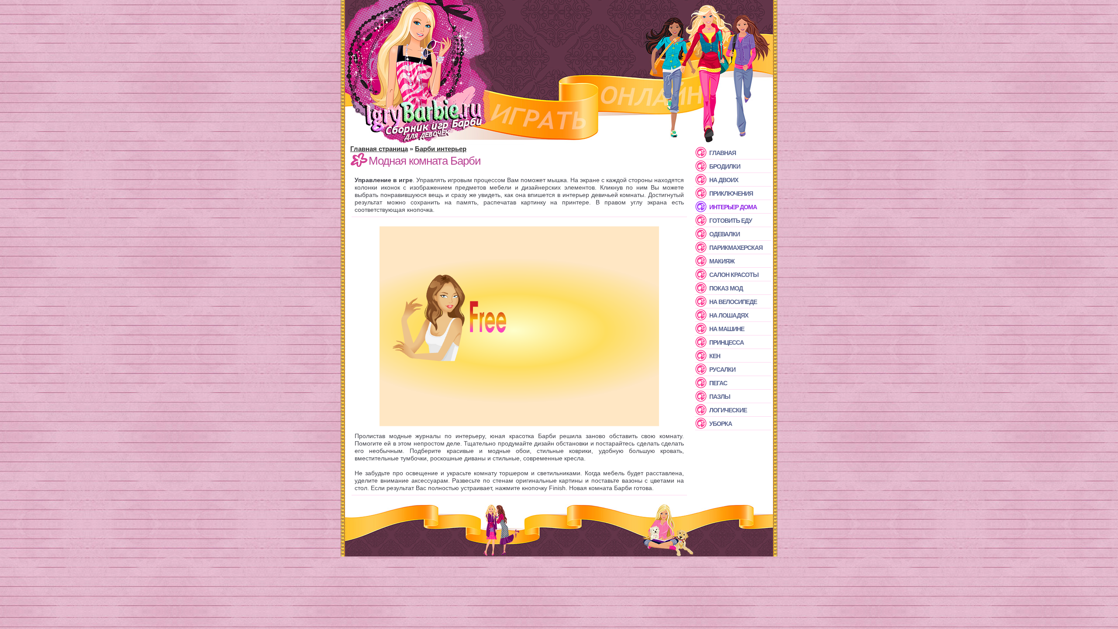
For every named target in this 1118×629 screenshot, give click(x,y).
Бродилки (724, 166)
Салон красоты (734, 274)
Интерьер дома (733, 207)
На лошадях (728, 315)
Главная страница (379, 148)
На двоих (723, 179)
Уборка (720, 423)
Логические (728, 410)
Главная (722, 152)
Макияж (722, 261)
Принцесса (726, 342)
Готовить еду (730, 220)
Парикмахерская (736, 247)
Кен (714, 356)
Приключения (731, 193)
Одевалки (724, 234)
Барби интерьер (440, 148)
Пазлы (719, 396)
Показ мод (726, 288)
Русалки (722, 369)
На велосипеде (733, 301)
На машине (726, 328)
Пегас (718, 383)
